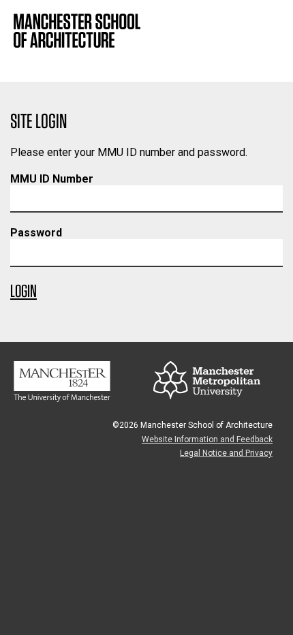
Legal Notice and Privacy (226, 453)
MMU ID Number (51, 178)
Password (36, 232)
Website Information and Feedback (207, 439)
